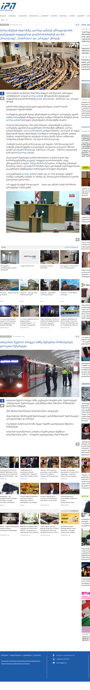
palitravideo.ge (4, 327)
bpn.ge (2, 505)
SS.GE (4, 247)
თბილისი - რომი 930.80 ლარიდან (69, 293)
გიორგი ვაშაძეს (36, 96)
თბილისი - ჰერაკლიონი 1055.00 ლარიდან (28, 293)
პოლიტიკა (12, 16)
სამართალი (22, 16)
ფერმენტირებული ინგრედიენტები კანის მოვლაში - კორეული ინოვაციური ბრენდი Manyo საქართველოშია (69, 530)
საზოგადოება (34, 16)
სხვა (2, 20)
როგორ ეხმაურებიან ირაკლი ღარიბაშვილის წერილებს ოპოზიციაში (48, 498)
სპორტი (72, 16)
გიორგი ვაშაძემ (13, 120)
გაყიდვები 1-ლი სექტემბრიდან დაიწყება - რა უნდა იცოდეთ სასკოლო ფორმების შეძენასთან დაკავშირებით (9, 501)
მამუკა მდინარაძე (38, 163)
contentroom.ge (4, 535)
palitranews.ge (44, 505)
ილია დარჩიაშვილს (32, 131)
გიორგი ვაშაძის (29, 174)
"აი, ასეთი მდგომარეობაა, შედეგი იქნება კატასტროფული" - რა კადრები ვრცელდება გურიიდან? (29, 323)
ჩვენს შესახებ (15, 655)
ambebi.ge (3, 478)
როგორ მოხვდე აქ (71, 247)
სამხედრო (81, 16)
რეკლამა (37, 655)
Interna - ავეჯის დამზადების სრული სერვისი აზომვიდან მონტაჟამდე (9, 528)
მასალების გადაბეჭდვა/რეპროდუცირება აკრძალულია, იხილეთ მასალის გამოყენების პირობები (20, 662)
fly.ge (1, 301)
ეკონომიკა (63, 16)
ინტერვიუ (85, 81)
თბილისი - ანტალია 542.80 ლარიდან (9, 293)
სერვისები (27, 655)
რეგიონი (54, 16)
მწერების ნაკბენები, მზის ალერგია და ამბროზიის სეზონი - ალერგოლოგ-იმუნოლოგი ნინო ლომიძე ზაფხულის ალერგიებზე (29, 530)
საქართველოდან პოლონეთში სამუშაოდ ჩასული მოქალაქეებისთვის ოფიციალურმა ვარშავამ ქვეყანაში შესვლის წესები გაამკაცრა (70, 502)
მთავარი (3, 16)
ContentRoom (74, 511)
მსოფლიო (45, 16)
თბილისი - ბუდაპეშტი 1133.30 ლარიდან (48, 293)
